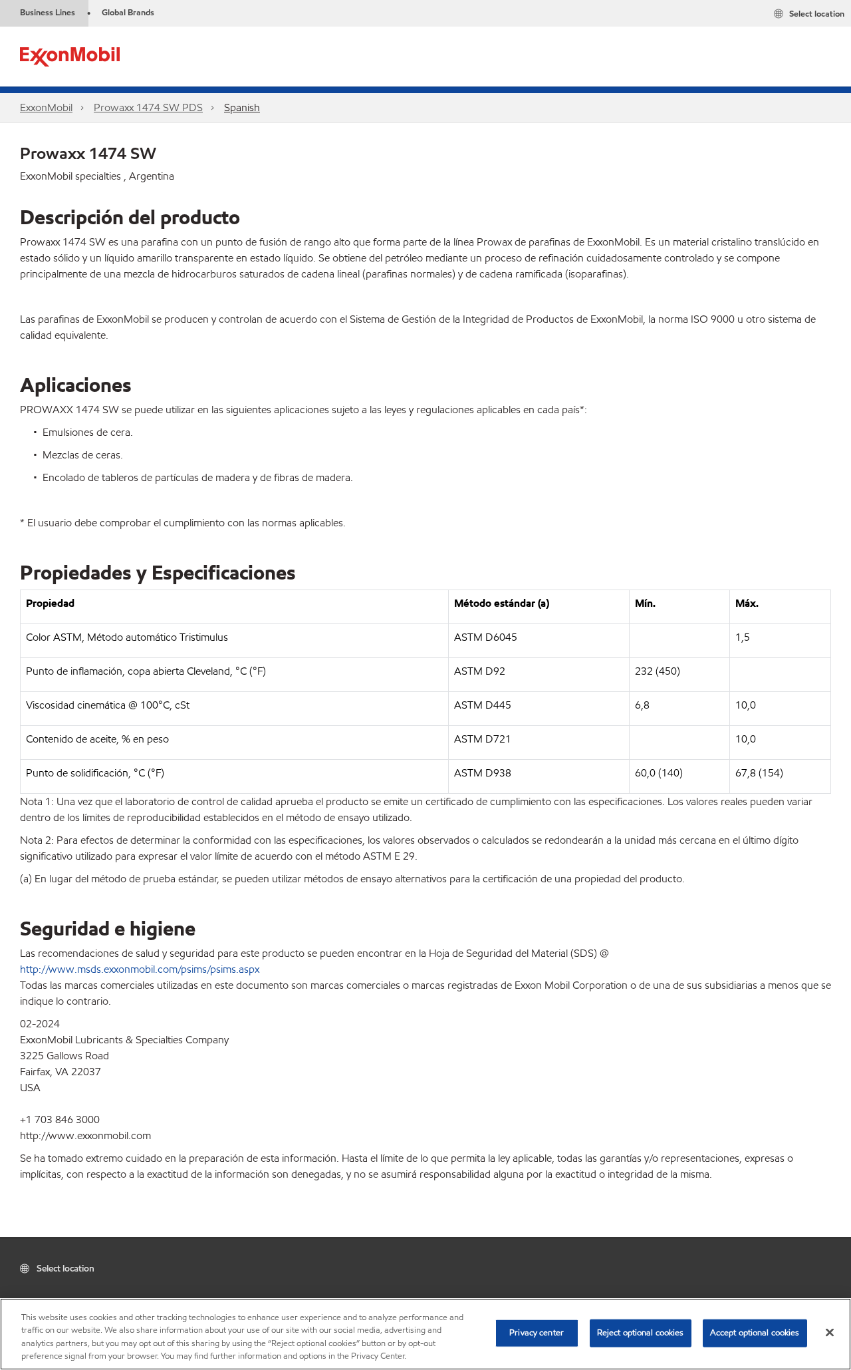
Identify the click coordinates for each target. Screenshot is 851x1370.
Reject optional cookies (640, 1333)
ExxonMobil (46, 107)
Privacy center (536, 1333)
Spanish (242, 107)
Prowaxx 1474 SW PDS (148, 107)
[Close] (829, 1332)
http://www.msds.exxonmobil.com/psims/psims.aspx (139, 969)
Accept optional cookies (755, 1333)
